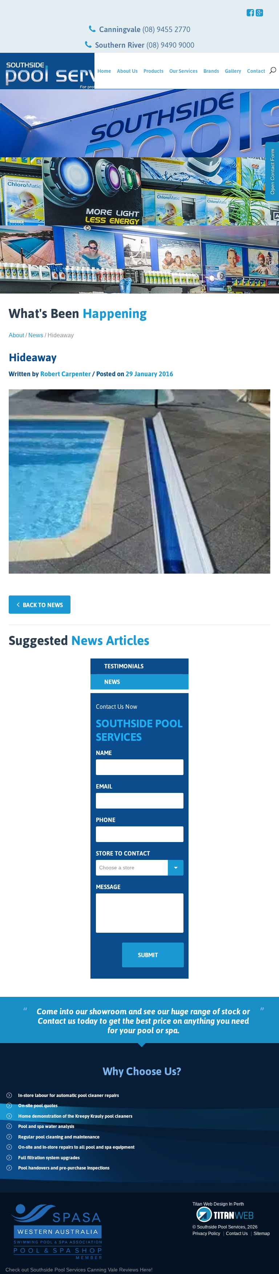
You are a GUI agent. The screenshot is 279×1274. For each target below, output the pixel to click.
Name (104, 753)
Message (108, 887)
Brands (211, 71)
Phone (106, 820)
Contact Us (237, 1233)
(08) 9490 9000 (170, 45)
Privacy (206, 1233)
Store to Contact (123, 853)
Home (104, 71)
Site (262, 1233)
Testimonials (123, 666)
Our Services (183, 71)
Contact (256, 71)
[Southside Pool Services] (47, 75)
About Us (127, 71)
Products (153, 71)
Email (104, 786)
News (35, 335)
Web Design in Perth (223, 1204)
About (16, 335)
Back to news (43, 605)
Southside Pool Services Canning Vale (74, 1270)
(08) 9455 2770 (166, 29)
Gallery (233, 71)
